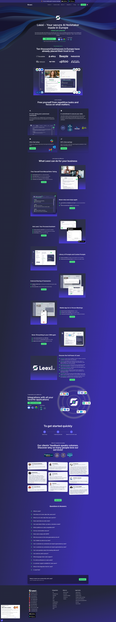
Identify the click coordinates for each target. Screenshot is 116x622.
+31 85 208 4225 (34, 596)
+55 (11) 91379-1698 (34, 607)
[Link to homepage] (33, 591)
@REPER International (55, 474)
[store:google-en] (32, 616)
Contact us (65, 597)
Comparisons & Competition (65, 367)
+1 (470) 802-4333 (34, 610)
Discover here (82, 579)
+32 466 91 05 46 (34, 592)
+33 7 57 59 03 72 (34, 594)
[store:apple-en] (32, 614)
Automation (55, 603)
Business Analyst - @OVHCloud (36, 473)
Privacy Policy (78, 593)
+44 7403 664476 (34, 604)
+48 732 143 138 (34, 606)
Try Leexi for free (50, 38)
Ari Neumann (75, 463)
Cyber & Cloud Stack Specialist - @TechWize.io (79, 464)
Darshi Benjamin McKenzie (36, 463)
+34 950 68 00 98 (34, 597)
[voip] (86, 403)
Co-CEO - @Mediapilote (55, 464)
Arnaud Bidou (55, 463)
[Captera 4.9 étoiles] (48, 455)
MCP (53, 608)
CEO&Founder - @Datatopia (56, 484)
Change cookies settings (80, 597)
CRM (53, 597)
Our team (65, 593)
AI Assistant (63, 358)
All (53, 592)
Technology (63, 373)
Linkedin (33, 465)
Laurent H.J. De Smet (77, 477)
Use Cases (62, 361)
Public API (55, 606)
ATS (53, 598)
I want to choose (5, 617)
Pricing (74, 4)
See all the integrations (35, 402)
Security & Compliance (65, 369)
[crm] (81, 411)
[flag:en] (87, 5)
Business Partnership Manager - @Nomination (79, 487)
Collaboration (55, 602)
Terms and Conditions (80, 598)
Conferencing (55, 593)
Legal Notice (78, 592)
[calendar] (65, 409)
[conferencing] (82, 392)
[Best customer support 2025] (57, 455)
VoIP (53, 600)
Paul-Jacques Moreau (36, 486)
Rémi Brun (54, 483)
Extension (55, 605)
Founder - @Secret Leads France (36, 487)
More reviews (58, 500)
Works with (60, 37)
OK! (15, 617)
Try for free (33, 148)
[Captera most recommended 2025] (63, 455)
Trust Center (78, 603)
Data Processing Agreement (81, 600)
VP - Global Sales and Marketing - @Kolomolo (38, 464)
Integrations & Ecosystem (65, 364)
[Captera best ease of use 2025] (70, 455)
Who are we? (65, 592)
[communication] (64, 394)
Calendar (54, 595)
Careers (64, 598)
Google (74, 488)
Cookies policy (78, 595)
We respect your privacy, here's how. (6, 614)
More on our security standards (61, 41)
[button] (2, 620)
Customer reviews (56, 4)
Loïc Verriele (54, 473)
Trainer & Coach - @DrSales (76, 478)
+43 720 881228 (34, 602)
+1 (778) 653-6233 (34, 609)
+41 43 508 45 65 (34, 601)
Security (77, 602)
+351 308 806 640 (34, 599)
